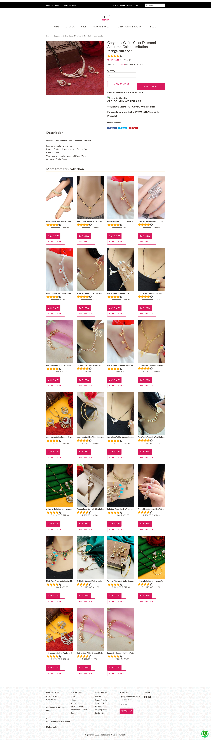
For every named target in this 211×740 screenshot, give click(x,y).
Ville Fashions (105, 735)
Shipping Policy (100, 710)
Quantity (111, 70)
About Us (98, 697)
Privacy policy (100, 703)
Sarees (84, 27)
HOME (56, 27)
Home (48, 36)
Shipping (121, 64)
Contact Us (99, 713)
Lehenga (69, 27)
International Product (129, 27)
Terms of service (101, 700)
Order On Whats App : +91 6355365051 (61, 6)
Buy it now (150, 86)
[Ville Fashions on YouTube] (149, 697)
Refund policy (100, 707)
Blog (153, 27)
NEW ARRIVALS (101, 27)
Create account (126, 5)
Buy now (53, 236)
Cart (140, 5)
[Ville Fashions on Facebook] (145, 697)
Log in (114, 5)
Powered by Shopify (118, 735)
